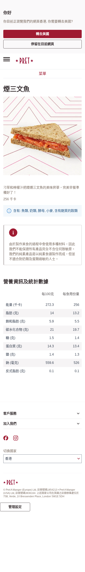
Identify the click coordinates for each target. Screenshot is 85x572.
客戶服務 (10, 413)
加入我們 (10, 423)
